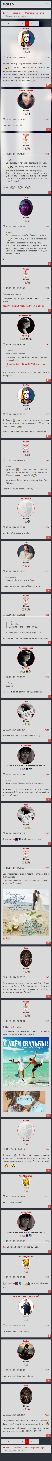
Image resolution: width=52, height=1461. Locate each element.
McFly (26, 28)
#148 (47, 1325)
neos (26, 701)
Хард (26, 948)
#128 (47, 154)
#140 (47, 833)
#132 (47, 414)
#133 (47, 460)
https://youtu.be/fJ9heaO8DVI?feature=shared (23, 305)
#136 (47, 615)
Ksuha (26, 1120)
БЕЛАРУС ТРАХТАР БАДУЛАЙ (26, 1296)
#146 (47, 1241)
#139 (47, 774)
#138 (47, 729)
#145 (47, 1196)
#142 (47, 977)
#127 (47, 119)
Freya (26, 542)
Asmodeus (26, 745)
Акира (26, 134)
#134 (47, 527)
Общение (17, 12)
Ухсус (26, 197)
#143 (47, 1021)
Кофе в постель (26, 90)
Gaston (26, 1341)
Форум (6, 12)
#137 (47, 677)
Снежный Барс (26, 315)
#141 (47, 868)
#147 (47, 1277)
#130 (47, 288)
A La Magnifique (26, 1175)
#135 (47, 571)
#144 (47, 1149)
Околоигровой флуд (34, 12)
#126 (47, 57)
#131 (47, 344)
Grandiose (26, 498)
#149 (47, 1370)
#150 (47, 1414)
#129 (47, 226)
